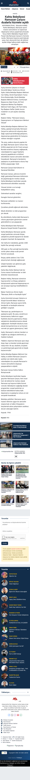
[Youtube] (18, 715)
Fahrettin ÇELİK (14, 675)
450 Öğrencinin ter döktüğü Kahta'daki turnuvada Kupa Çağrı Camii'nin (21, 476)
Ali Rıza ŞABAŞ (13, 620)
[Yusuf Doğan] (4, 637)
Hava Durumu (6, 721)
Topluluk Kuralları (19, 739)
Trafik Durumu (7, 725)
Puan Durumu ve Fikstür (9, 727)
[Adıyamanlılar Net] (7, 451)
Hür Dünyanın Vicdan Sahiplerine (18, 615)
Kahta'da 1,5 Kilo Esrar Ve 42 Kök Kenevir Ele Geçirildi (7, 491)
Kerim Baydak (13, 644)
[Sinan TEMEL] (4, 629)
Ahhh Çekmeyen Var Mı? (16, 646)
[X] (12, 715)
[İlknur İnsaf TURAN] (4, 606)
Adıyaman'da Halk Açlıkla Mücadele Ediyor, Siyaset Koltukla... (16, 661)
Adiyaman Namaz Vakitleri (10, 723)
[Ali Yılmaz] (4, 653)
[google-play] (19, 746)
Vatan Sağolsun (14, 584)
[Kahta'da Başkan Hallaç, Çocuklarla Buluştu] (7, 499)
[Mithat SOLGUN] (4, 582)
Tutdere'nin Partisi (14, 677)
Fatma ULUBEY (13, 589)
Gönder (4, 543)
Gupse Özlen (13, 574)
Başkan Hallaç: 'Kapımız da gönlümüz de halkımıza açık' (22, 491)
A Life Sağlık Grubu (19, 737)
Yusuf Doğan (13, 636)
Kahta (15, 13)
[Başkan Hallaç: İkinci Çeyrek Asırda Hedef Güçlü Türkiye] (7, 469)
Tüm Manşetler (7, 729)
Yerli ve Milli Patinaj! (15, 654)
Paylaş (5, 67)
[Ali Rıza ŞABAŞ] (4, 621)
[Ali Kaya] (4, 684)
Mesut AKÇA (13, 597)
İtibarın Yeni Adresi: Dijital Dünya (18, 638)
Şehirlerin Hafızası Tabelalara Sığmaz (17, 630)
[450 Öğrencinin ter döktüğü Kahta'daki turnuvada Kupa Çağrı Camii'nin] (22, 469)
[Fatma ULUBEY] (4, 590)
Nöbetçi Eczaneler (8, 720)
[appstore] (10, 746)
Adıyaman (15, 9)
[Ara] (28, 3)
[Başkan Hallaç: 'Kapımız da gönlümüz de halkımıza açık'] (22, 484)
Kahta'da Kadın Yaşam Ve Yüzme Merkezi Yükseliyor (21, 505)
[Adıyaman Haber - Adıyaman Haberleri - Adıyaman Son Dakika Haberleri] (15, 3)
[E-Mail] (16, 456)
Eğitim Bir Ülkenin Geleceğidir (18, 591)
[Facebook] (9, 715)
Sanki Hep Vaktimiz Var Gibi (17, 607)
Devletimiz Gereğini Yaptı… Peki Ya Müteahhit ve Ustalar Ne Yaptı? (18, 669)
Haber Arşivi (6, 732)
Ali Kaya (11, 683)
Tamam (10, 765)
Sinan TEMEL (13, 627)
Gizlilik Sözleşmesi (17, 740)
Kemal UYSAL (13, 666)
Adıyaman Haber (7, 737)
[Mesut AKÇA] (4, 598)
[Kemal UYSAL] (4, 668)
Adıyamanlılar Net (6, 71)
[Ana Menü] (2, 3)
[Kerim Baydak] (4, 645)
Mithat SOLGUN (13, 581)
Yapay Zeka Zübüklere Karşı (17, 599)
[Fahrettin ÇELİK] (4, 676)
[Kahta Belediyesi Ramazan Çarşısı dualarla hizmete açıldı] (15, 56)
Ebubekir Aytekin (14, 613)
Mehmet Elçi (13, 658)
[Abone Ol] (24, 67)
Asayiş (28, 9)
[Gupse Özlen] (4, 575)
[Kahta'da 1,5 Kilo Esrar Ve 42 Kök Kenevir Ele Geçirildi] (7, 484)
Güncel (22, 9)
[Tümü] (28, 569)
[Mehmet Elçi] (4, 660)
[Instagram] (15, 715)
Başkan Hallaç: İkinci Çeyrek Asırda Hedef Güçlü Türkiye (6, 475)
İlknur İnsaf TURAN (15, 605)
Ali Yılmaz (12, 652)
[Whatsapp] (21, 715)
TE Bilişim (19, 757)
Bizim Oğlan (12, 685)
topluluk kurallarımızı (17, 549)
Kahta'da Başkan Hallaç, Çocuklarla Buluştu (7, 504)
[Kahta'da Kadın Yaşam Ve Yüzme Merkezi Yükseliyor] (22, 499)
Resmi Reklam (5, 9)
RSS (5, 753)
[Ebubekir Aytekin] (4, 614)
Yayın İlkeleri (6, 740)
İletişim (5, 739)
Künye (10, 739)
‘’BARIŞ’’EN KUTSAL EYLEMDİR (18, 623)
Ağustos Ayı (12, 576)
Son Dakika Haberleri (9, 730)
